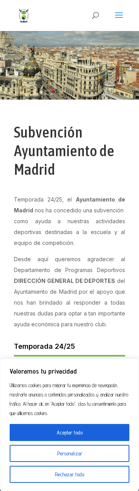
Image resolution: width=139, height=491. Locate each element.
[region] (69, 424)
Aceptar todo (70, 432)
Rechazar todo (69, 474)
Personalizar (69, 453)
